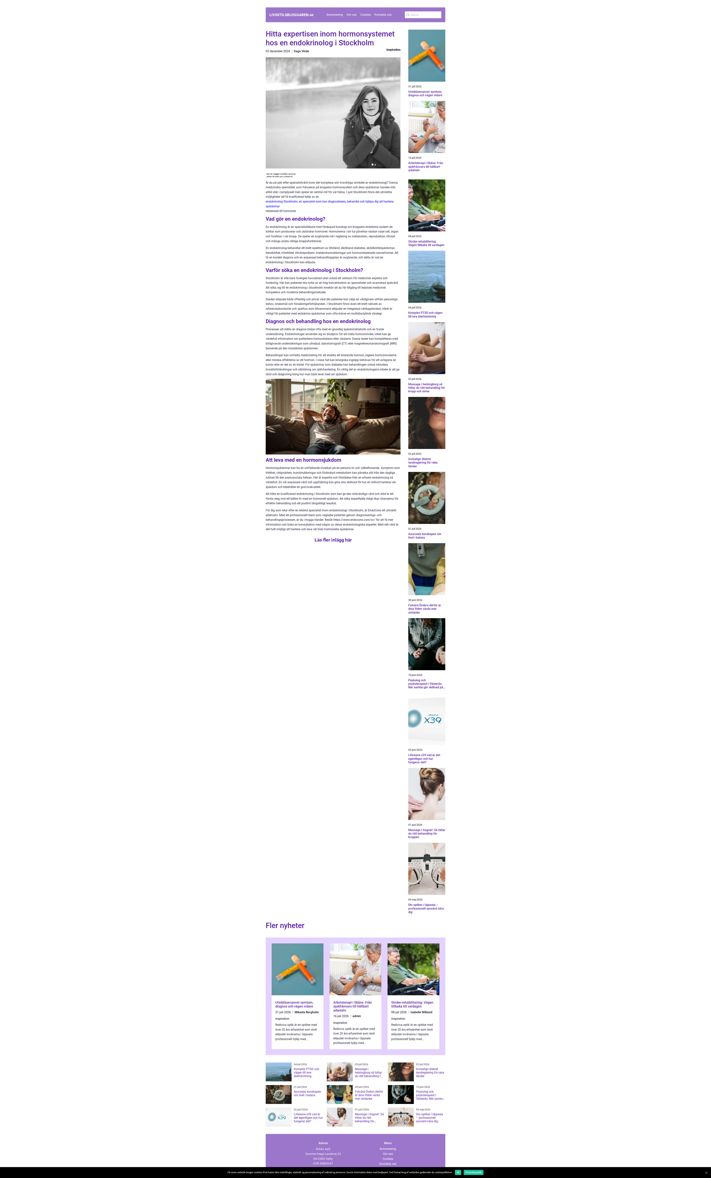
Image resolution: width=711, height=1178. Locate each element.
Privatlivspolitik (473, 1172)
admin (357, 1016)
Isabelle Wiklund (421, 1012)
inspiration (393, 49)
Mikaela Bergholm (307, 1012)
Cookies (365, 14)
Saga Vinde (301, 51)
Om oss (352, 14)
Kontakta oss (383, 14)
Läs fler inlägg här (333, 540)
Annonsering (334, 14)
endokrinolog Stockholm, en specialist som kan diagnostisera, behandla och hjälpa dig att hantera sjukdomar (329, 204)
